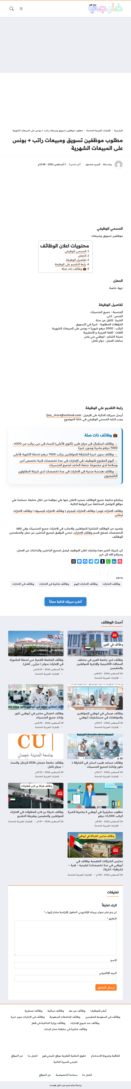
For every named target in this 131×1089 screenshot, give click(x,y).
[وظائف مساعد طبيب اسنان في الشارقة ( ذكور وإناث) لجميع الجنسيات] (95, 756)
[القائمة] (21, 8)
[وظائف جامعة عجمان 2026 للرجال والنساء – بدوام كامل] (35, 756)
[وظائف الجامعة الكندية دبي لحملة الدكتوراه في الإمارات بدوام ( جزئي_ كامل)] (35, 655)
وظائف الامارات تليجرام (81, 510)
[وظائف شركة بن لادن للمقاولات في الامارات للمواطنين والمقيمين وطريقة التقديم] (35, 805)
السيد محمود (92, 164)
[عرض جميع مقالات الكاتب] (118, 164)
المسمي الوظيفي (75, 251)
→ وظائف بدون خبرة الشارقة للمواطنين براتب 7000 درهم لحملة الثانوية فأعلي (65, 454)
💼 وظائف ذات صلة (74, 268)
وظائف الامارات (83, 532)
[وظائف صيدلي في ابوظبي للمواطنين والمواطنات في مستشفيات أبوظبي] (95, 706)
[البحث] (11, 8)
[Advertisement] (65, 45)
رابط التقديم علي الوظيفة (70, 264)
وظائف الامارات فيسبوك (49, 510)
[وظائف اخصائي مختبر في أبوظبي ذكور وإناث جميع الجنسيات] (35, 706)
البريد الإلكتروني (108, 972)
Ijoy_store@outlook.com (63, 415)
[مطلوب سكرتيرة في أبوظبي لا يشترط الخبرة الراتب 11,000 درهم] (95, 805)
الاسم (114, 960)
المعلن (82, 255)
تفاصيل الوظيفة (76, 260)
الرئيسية (118, 130)
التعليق (112, 918)
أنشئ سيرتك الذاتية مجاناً (65, 601)
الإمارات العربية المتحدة (98, 130)
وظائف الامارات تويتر (110, 510)
